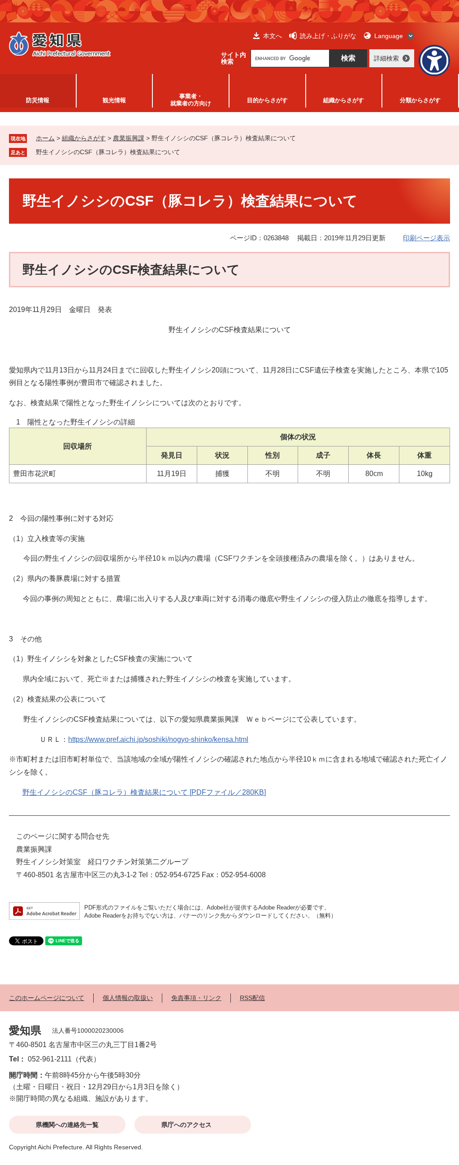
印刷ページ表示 (426, 238)
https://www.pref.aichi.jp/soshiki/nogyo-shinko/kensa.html (158, 739)
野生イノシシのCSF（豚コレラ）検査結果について (108, 152)
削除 (186, 152)
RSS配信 (252, 997)
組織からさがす (84, 138)
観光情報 (114, 100)
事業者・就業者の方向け (190, 100)
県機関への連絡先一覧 (67, 1124)
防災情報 (37, 100)
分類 (420, 100)
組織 (343, 100)
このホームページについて (46, 997)
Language (388, 35)
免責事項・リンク (196, 997)
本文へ (272, 35)
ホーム (45, 138)
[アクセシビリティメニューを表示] (434, 60)
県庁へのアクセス (186, 1124)
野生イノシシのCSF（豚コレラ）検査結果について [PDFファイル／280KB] (144, 792)
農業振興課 (128, 138)
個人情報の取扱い (128, 997)
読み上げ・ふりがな (328, 35)
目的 (267, 100)
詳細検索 (386, 58)
